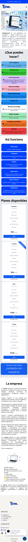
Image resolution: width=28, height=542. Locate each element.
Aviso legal (14, 541)
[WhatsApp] (2, 533)
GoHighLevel (6, 515)
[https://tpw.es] (6, 7)
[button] (26, 7)
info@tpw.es (5, 530)
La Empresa (5, 518)
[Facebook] (6, 533)
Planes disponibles (7, 517)
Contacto (5, 520)
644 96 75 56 (6, 528)
